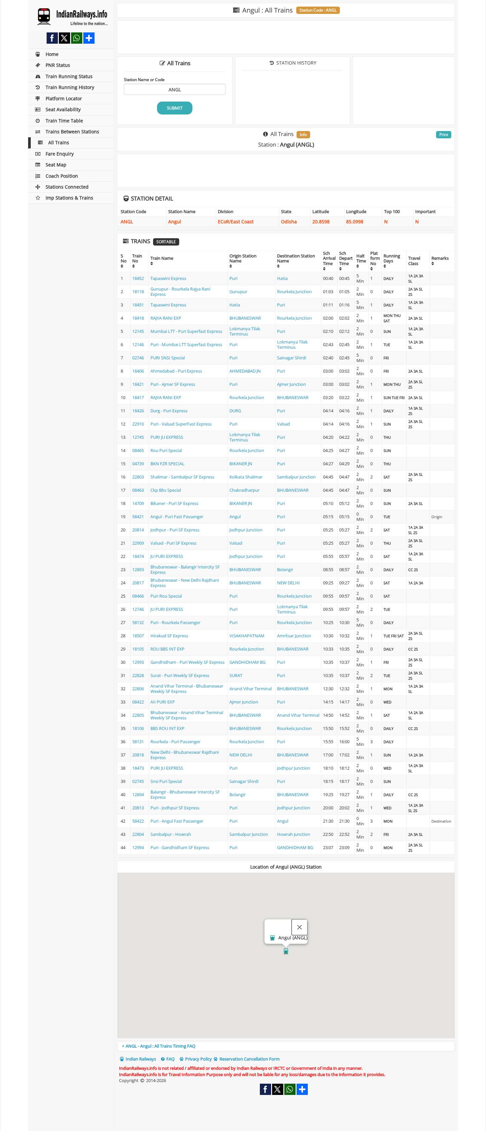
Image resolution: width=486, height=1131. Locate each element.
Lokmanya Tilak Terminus (244, 331)
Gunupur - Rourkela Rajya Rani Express (180, 291)
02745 (138, 781)
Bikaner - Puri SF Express (174, 503)
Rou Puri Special (166, 450)
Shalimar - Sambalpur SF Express (182, 477)
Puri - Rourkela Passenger (175, 622)
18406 (138, 371)
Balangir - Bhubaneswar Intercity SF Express (185, 794)
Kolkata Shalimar (246, 477)
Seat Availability (63, 109)
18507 (138, 636)
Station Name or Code (144, 79)
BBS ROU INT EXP (167, 728)
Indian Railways (140, 1059)
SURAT (235, 675)
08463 (138, 490)
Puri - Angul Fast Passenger (176, 821)
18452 (138, 278)
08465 (138, 450)
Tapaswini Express (168, 278)
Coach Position (62, 176)
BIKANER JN (240, 464)
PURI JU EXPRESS (166, 437)
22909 (138, 543)
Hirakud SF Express (169, 636)
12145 (138, 331)
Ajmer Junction (291, 384)
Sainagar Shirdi (291, 358)
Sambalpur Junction (296, 477)
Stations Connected (67, 187)
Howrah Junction (293, 834)
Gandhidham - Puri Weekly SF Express (187, 662)
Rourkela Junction (294, 291)
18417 (138, 397)
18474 (138, 556)
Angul (235, 517)
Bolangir (285, 569)
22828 (138, 675)
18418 (138, 318)
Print (443, 134)
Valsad (283, 424)
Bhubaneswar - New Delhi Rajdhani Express (184, 582)
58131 (138, 742)
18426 (138, 411)
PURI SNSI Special (167, 358)
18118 (138, 291)
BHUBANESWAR (245, 318)
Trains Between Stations (72, 131)
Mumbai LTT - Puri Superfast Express (186, 331)
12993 (138, 662)
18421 (138, 384)
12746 (138, 609)
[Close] (299, 927)
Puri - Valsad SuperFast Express (181, 424)
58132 (138, 622)
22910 (138, 424)
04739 (138, 464)
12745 (138, 437)
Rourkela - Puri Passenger (175, 742)
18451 (138, 305)
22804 (138, 834)
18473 (138, 768)
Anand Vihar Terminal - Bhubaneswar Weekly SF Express (186, 688)
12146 (138, 344)
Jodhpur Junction (246, 530)
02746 (138, 358)
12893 (138, 569)
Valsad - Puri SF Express (173, 543)
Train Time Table (64, 120)
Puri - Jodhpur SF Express (174, 808)
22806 (138, 689)
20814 (138, 530)
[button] (286, 951)
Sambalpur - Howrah (170, 834)
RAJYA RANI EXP (165, 318)
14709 (138, 503)
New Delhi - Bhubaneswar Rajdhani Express (184, 754)
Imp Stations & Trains (69, 198)
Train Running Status (69, 76)
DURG (235, 411)
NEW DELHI (288, 583)
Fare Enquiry (60, 154)
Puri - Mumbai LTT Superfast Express (186, 344)
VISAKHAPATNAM (246, 636)
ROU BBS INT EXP (167, 649)
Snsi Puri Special (166, 781)
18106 (138, 728)
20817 (138, 583)
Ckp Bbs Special (165, 490)
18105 (138, 649)
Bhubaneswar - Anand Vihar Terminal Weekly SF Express (186, 715)
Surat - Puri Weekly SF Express (179, 675)
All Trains (58, 142)
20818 (138, 755)
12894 (138, 794)
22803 (138, 477)
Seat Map (56, 164)
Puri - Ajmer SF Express (172, 384)
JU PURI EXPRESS (166, 556)
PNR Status (58, 65)
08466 (138, 596)
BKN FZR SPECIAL (167, 464)
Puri (233, 278)
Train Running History (70, 87)
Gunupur (238, 291)
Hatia (282, 278)
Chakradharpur (244, 490)
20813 (138, 808)
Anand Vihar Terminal (250, 689)
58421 (138, 517)
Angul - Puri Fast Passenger (176, 517)
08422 (138, 702)
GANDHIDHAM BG (247, 662)
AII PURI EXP (162, 702)
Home (52, 54)
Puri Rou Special (166, 596)
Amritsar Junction (294, 636)
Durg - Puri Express (168, 411)
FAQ (170, 1059)
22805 (138, 715)
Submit (174, 108)
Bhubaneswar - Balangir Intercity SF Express (185, 569)
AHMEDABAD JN (245, 371)
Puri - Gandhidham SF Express (179, 847)
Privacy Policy (198, 1059)
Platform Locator (64, 98)
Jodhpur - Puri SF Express (174, 530)
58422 (138, 821)
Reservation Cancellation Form (249, 1059)
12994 (138, 847)
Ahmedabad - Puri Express (176, 371)
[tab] (286, 1046)
